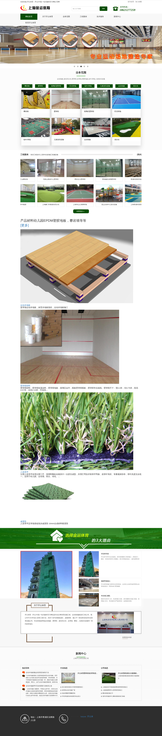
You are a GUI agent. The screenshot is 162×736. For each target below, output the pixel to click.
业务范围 (66, 16)
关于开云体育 (47, 16)
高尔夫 (135, 86)
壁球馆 (40, 86)
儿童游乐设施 (105, 86)
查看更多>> (80, 211)
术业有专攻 (105, 554)
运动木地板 (25, 305)
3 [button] (81, 66)
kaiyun (83, 716)
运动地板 (121, 86)
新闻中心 (117, 16)
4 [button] (84, 66)
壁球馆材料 (25, 386)
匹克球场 (73, 86)
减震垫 (23, 521)
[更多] (139, 154)
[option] (81, 45)
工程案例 (83, 16)
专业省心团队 (105, 596)
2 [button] (78, 66)
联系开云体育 (30, 23)
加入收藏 (138, 2)
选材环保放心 (105, 581)
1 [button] (74, 66)
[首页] (42, 8)
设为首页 (131, 2)
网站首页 (28, 16)
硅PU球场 (88, 86)
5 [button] (88, 66)
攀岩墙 (27, 86)
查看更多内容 (127, 637)
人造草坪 (24, 472)
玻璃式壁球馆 (56, 86)
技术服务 (100, 16)
